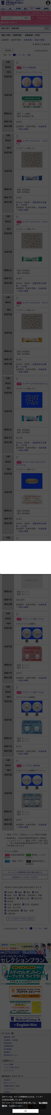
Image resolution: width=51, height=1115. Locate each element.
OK (25, 1111)
